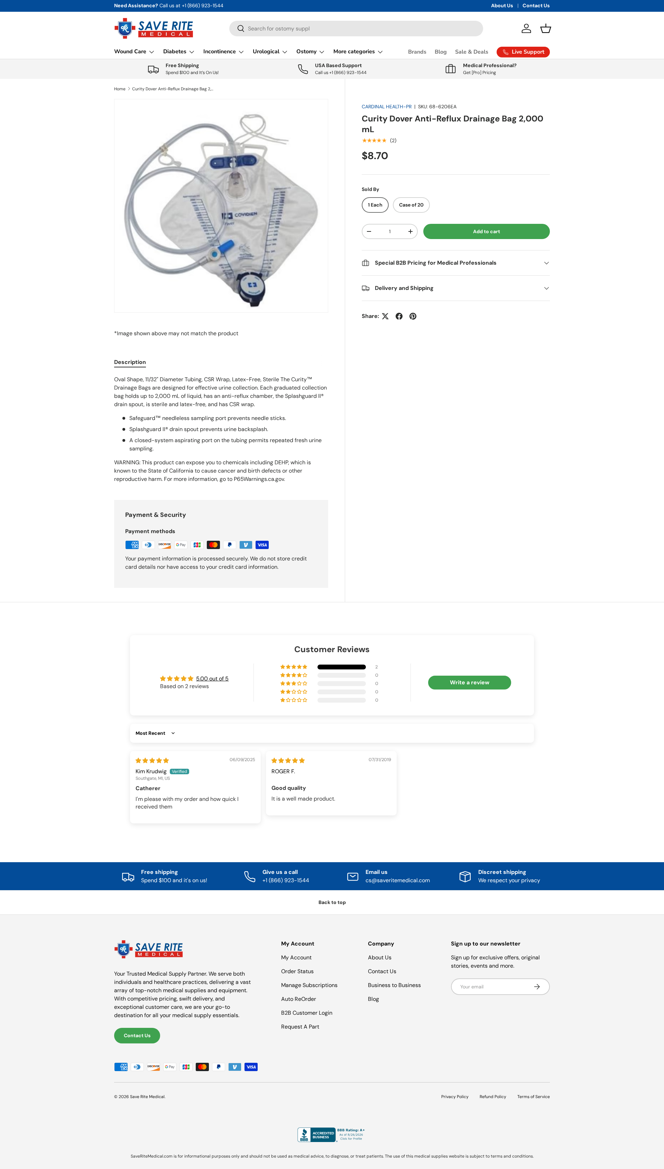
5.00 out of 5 (212, 678)
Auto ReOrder (298, 999)
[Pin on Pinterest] (413, 316)
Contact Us (536, 5)
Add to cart (486, 231)
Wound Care (130, 51)
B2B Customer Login (306, 1012)
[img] (152, 760)
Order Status (297, 971)
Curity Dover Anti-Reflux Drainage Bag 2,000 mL (173, 89)
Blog (441, 52)
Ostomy (306, 51)
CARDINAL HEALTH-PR (387, 106)
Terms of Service (533, 1096)
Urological (266, 51)
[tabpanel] (221, 429)
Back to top (332, 902)
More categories (354, 51)
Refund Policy (493, 1096)
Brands (417, 52)
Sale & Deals (471, 52)
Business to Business (394, 985)
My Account (296, 957)
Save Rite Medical (147, 1096)
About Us (502, 5)
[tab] (130, 362)
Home (120, 89)
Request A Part (300, 1026)
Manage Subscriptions (309, 985)
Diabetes (174, 51)
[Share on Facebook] (399, 316)
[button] (545, 28)
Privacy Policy (455, 1096)
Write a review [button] (469, 682)
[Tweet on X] (385, 316)
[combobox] (356, 28)
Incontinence (219, 51)
